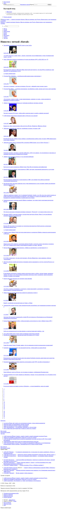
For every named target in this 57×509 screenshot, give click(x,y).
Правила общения (8, 494)
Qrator (14, 501)
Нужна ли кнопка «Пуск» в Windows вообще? (31, 465)
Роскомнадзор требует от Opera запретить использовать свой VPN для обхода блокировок (26, 361)
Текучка (6, 38)
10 (4, 402)
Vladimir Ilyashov (13, 465)
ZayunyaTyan (12, 454)
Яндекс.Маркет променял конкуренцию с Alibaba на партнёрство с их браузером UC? (25, 247)
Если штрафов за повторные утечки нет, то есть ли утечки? (22, 437)
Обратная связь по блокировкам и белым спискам (16, 424)
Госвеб (5, 30)
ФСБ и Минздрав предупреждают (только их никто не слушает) (20, 428)
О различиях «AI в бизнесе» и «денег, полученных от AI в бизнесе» (22, 480)
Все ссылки (3, 431)
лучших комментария (9, 73)
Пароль (27, 4)
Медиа (5, 28)
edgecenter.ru (12, 499)
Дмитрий (11, 470)
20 (4, 412)
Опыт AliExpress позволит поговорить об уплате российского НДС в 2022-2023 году (25, 59)
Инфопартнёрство (8, 496)
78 (47, 59)
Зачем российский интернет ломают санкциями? (16, 425)
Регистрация (7, 1)
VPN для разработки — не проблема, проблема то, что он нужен (20, 427)
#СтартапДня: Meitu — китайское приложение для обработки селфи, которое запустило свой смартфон (30, 88)
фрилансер (11, 459)
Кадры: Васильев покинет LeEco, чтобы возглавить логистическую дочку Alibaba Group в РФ (27, 321)
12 (4, 404)
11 (4, 403)
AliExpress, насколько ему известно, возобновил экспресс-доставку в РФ (22, 128)
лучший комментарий (10, 229)
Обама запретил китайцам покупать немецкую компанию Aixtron (20, 292)
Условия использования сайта (11, 493)
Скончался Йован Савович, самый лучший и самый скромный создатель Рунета (27, 436)
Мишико (11, 452)
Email (5, 4)
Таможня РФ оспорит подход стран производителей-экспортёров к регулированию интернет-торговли (30, 305)
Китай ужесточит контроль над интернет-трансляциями (18, 278)
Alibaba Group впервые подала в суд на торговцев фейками (19, 156)
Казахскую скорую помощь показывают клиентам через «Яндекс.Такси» (36, 454)
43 (20, 215)
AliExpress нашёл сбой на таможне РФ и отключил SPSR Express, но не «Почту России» (26, 142)
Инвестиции (7, 31)
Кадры (5, 32)
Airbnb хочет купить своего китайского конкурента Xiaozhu (24, 333)
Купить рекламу (8, 17)
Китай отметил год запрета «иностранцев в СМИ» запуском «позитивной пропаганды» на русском (29, 169)
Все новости (4, 446)
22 (4, 415)
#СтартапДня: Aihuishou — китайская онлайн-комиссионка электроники (22, 76)
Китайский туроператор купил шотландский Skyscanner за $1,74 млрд (21, 335)
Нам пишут (6, 35)
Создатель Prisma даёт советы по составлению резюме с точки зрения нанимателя (24, 423)
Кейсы (5, 34)
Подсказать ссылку (5, 432)
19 (4, 411)
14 (4, 407)
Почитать (3, 420)
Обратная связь (7, 503)
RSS (5, 505)
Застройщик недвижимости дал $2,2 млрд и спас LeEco (18, 45)
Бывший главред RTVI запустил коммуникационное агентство (22, 441)
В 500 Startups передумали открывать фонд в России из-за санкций (20, 115)
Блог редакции (7, 502)
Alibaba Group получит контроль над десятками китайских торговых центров (23, 103)
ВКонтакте (9, 11)
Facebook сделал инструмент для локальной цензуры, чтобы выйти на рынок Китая (25, 347)
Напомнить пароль (25, 4)
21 (4, 414)
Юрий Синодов (13, 467)
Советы (5, 36)
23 (4, 416)
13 (4, 406)
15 (4, 408)
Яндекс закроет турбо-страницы (24, 473)
